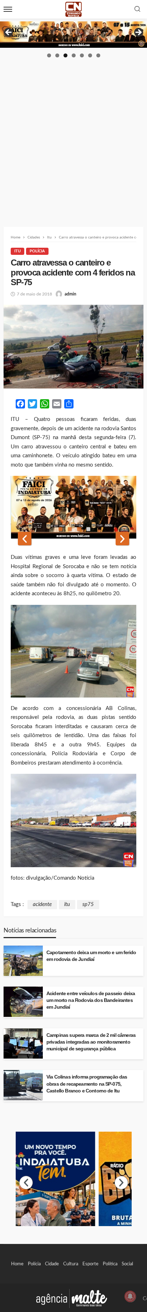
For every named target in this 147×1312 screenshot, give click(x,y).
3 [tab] (65, 55)
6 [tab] (90, 55)
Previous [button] (9, 32)
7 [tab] (98, 55)
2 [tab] (57, 55)
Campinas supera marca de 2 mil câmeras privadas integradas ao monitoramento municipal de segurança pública (91, 1042)
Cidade (52, 1263)
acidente (42, 904)
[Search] (137, 9)
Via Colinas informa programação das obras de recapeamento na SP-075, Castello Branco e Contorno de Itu (86, 1083)
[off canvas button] (8, 9)
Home (17, 1263)
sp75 (88, 904)
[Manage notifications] (130, 1296)
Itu (17, 251)
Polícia (37, 251)
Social (127, 1263)
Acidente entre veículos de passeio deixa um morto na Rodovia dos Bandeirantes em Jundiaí (90, 1000)
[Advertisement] (73, 135)
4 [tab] (74, 55)
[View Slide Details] (73, 34)
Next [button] (138, 32)
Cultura (70, 1263)
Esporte (90, 1263)
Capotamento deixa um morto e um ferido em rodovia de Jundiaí (91, 956)
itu (67, 904)
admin (70, 294)
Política (110, 1263)
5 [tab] (82, 55)
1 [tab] (49, 55)
